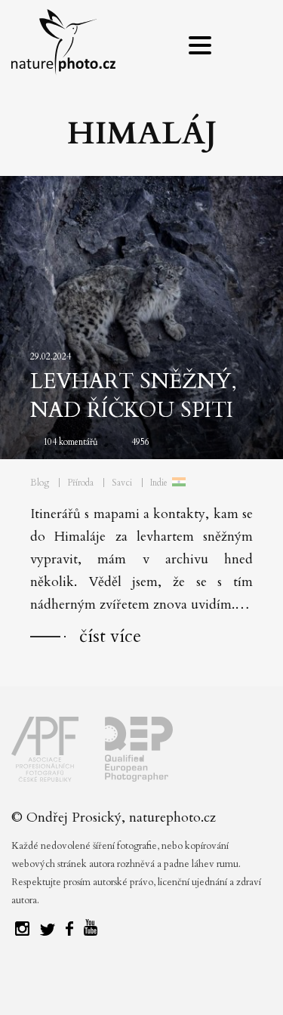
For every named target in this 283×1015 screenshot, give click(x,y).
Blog (39, 483)
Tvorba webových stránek (145, 984)
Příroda (80, 483)
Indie (159, 483)
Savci (122, 483)
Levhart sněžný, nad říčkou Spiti (133, 395)
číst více (110, 636)
